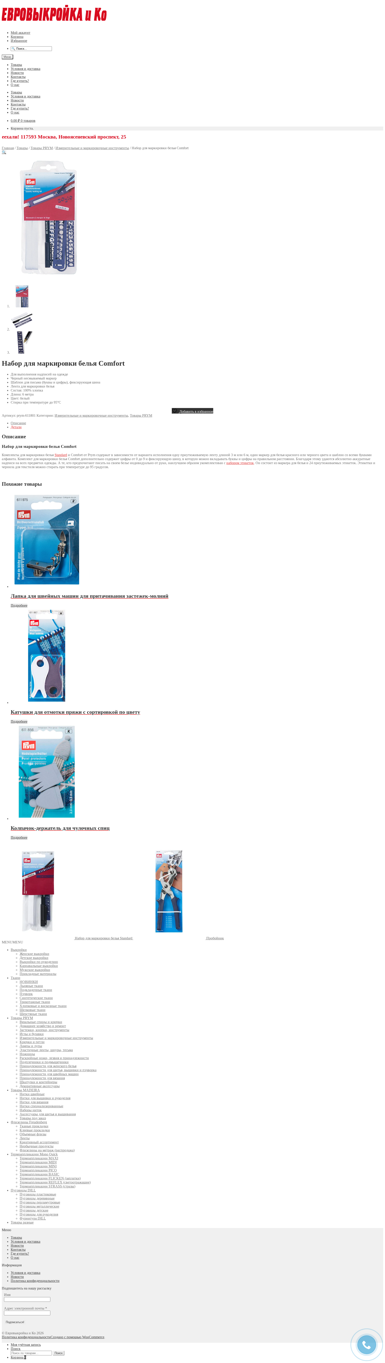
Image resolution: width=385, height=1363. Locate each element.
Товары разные (22, 1222)
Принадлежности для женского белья (48, 1066)
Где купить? (20, 81)
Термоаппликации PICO (38, 1170)
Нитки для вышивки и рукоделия (45, 1098)
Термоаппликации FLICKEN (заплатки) (50, 1178)
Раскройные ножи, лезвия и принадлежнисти (54, 1058)
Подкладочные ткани (36, 990)
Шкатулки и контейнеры (38, 1082)
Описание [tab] (18, 423)
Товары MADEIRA (25, 1090)
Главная (8, 148)
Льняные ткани (31, 986)
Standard (61, 455)
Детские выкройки (34, 958)
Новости (17, 73)
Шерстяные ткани (33, 1014)
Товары (16, 65)
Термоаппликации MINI (38, 1166)
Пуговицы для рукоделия (39, 1214)
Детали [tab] (16, 427)
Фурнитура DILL (33, 1218)
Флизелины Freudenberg (29, 1122)
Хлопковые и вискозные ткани (43, 1006)
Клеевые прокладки (35, 1130)
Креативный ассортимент (39, 1142)
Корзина (17, 37)
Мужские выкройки (35, 970)
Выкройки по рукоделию (39, 962)
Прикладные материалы (38, 974)
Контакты (18, 77)
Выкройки (19, 950)
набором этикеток (240, 463)
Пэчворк (26, 994)
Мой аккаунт (20, 33)
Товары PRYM (42, 148)
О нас (15, 85)
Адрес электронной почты (25, 1308)
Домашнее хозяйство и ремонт (43, 1026)
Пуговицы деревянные (37, 1198)
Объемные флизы (33, 1134)
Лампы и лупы (31, 1046)
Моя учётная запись (26, 1345)
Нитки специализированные (41, 1106)
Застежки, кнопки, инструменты (44, 1030)
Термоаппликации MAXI (39, 1158)
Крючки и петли (32, 1042)
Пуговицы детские (34, 1210)
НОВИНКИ (29, 982)
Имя (7, 1295)
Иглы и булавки (32, 1034)
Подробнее (19, 605)
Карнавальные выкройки (39, 966)
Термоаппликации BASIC (39, 1174)
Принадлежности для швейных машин (49, 1074)
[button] (4, 152)
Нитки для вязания (34, 1102)
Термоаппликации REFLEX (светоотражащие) (55, 1182)
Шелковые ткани (32, 1010)
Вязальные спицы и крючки (41, 1022)
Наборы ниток (31, 1110)
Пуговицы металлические (39, 1206)
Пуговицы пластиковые (38, 1194)
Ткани (15, 978)
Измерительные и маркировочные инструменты (92, 148)
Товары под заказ (33, 1118)
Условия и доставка (25, 69)
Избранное (19, 41)
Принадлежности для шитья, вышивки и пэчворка (58, 1070)
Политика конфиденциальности (35, 1281)
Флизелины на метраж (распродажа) (47, 1150)
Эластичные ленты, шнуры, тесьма (46, 1050)
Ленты (25, 1138)
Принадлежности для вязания (42, 1078)
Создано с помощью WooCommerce (77, 1337)
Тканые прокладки (34, 1126)
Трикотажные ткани (35, 1002)
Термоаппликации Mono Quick (34, 1154)
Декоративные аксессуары (40, 1086)
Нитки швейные (32, 1094)
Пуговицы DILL (23, 1190)
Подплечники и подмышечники (44, 1062)
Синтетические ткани (36, 998)
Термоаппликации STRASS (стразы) (47, 1186)
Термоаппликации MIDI (38, 1162)
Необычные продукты (36, 1146)
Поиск (15, 1349)
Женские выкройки (34, 954)
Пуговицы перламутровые (40, 1202)
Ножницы (27, 1054)
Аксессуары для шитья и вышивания (48, 1114)
